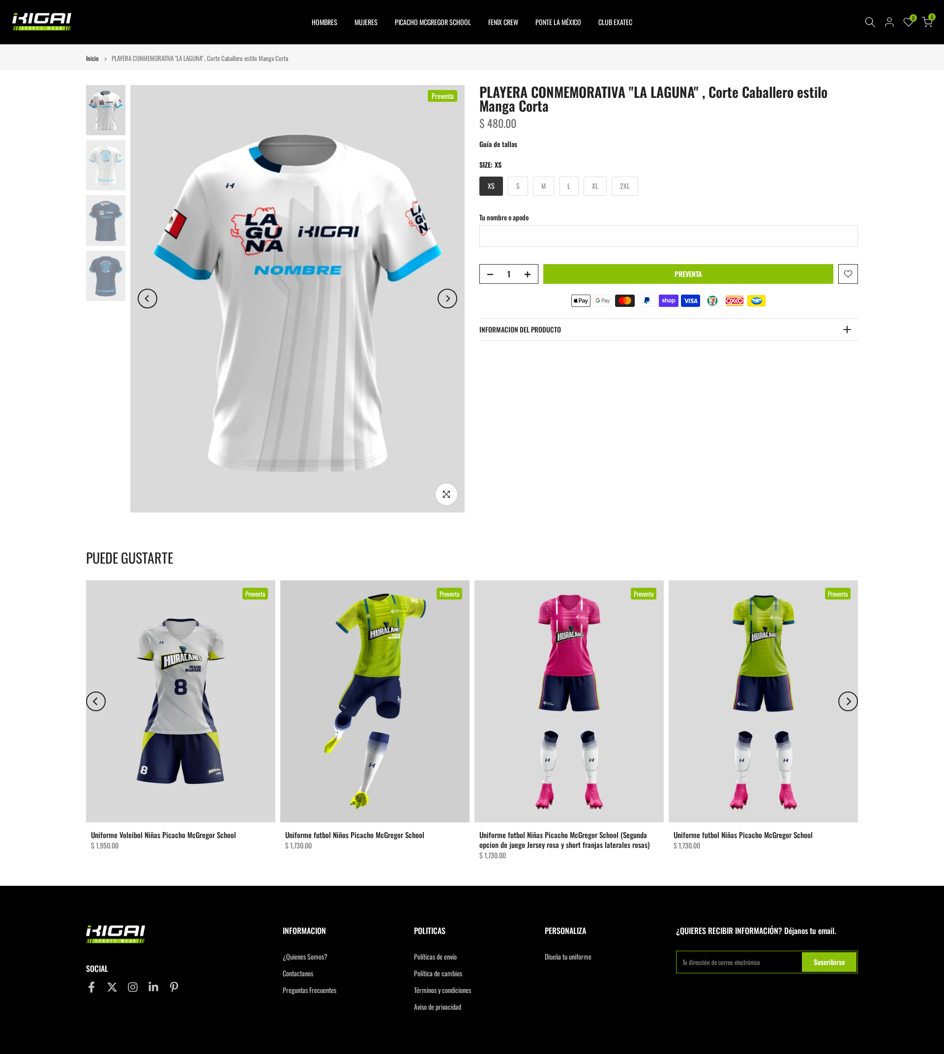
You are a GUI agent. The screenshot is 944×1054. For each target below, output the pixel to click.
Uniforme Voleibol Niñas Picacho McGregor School (163, 834)
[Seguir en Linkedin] (153, 987)
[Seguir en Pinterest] (174, 987)
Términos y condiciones (442, 990)
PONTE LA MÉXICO (558, 22)
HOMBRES (324, 22)
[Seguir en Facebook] (91, 987)
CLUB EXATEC (615, 22)
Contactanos (298, 973)
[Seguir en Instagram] (132, 987)
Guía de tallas (498, 144)
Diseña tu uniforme (568, 957)
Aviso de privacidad (437, 1007)
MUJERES (366, 22)
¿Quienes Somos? (305, 957)
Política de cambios (438, 973)
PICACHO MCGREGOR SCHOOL (433, 22)
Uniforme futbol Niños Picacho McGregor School (354, 834)
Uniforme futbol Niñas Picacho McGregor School (743, 834)
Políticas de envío (435, 957)
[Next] (447, 298)
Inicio (92, 58)
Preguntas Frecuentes (309, 990)
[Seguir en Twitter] (112, 987)
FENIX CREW (503, 22)
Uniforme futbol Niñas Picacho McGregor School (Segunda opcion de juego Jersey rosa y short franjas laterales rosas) (564, 839)
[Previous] (147, 298)
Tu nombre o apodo (504, 217)
